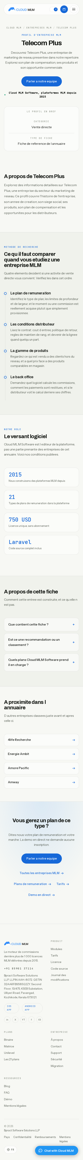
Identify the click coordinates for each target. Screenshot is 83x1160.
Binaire (8, 1039)
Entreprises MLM (39, 28)
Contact (56, 1046)
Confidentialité (22, 1137)
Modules (56, 949)
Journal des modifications (60, 977)
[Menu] (74, 9)
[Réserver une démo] (64, 9)
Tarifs (60, 884)
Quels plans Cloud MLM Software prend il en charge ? (38, 662)
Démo (8, 1099)
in (7, 1019)
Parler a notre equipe (41, 81)
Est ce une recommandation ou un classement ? (34, 642)
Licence (56, 962)
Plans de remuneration (30, 884)
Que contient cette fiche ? (28, 624)
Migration (57, 1066)
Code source (59, 968)
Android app (30, 1008)
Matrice (9, 1046)
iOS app (9, 1008)
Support (56, 1053)
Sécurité (56, 1059)
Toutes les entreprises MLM (39, 873)
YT (23, 1019)
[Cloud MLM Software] (21, 9)
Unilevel (9, 1053)
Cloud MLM (14, 28)
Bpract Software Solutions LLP (22, 1130)
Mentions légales (15, 1106)
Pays (7, 1137)
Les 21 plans (11, 1059)
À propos (57, 1039)
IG (39, 1019)
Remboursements (45, 1137)
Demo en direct (39, 895)
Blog (7, 1086)
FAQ (6, 1092)
